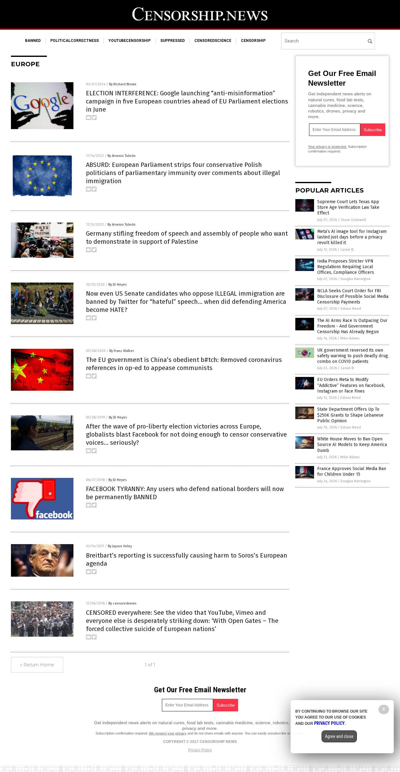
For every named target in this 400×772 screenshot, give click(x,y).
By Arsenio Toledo (122, 156)
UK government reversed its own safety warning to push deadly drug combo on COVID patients (352, 356)
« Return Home (37, 665)
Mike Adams (349, 338)
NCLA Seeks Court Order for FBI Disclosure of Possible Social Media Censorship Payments (352, 296)
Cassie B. (347, 250)
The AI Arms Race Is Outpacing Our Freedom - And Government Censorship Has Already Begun (352, 326)
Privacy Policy (200, 750)
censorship (253, 40)
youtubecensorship (129, 40)
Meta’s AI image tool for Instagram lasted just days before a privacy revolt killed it (352, 237)
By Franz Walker (121, 351)
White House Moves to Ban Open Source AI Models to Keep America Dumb (352, 444)
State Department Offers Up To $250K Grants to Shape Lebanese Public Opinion (350, 415)
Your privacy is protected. (327, 146)
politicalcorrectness (74, 40)
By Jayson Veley (120, 546)
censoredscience (212, 40)
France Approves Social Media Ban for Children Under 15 (351, 471)
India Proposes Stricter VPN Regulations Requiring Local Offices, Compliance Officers (345, 266)
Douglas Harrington (356, 279)
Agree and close (339, 736)
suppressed (172, 40)
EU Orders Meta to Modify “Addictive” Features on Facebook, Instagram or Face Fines (351, 385)
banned (33, 40)
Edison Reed (351, 309)
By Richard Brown (122, 84)
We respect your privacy (168, 733)
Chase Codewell (353, 220)
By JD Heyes (117, 285)
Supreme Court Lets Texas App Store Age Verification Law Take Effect (348, 207)
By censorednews (122, 603)
